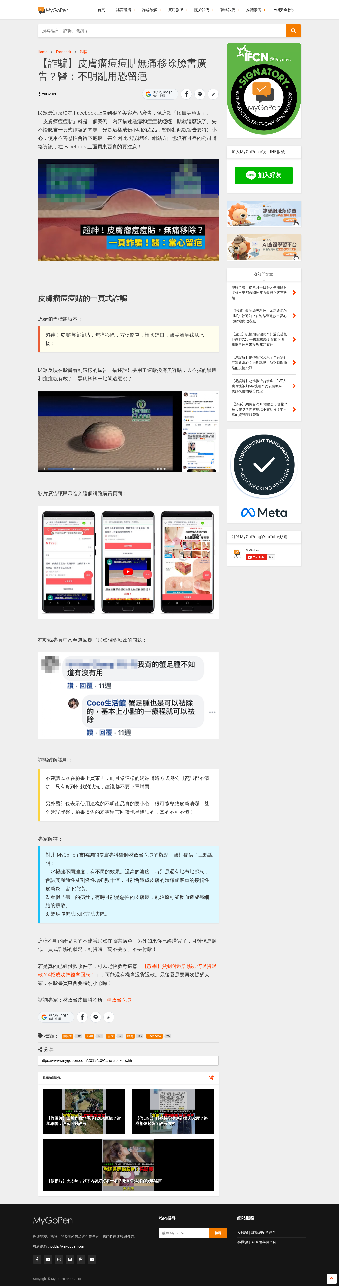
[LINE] (70, 1259)
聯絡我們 (227, 10)
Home (42, 52)
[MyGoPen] (53, 10)
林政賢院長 (119, 1000)
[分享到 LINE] (199, 94)
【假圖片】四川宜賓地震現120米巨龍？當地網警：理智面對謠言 (84, 1121)
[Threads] (81, 1259)
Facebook (63, 52)
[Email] (92, 1259)
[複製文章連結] (213, 94)
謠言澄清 (123, 10)
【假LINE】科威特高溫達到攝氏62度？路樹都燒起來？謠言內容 (172, 1121)
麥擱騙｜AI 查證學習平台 (256, 1242)
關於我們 (201, 10)
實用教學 (175, 10)
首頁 (101, 10)
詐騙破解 (149, 10)
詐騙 (83, 52)
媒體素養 (253, 10)
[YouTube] (48, 1259)
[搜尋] (293, 30)
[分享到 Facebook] (186, 94)
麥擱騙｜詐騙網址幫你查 (256, 1232)
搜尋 (218, 1233)
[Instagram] (59, 1259)
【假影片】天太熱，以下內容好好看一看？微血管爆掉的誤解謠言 (104, 1180)
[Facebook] (37, 1259)
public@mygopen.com (67, 1246)
